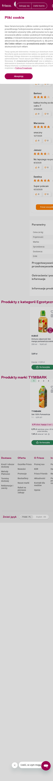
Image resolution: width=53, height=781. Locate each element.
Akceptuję (18, 76)
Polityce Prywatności (23, 68)
